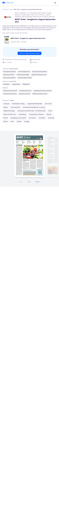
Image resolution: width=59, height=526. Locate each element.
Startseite (5, 9)
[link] (8, 3)
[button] (55, 3)
